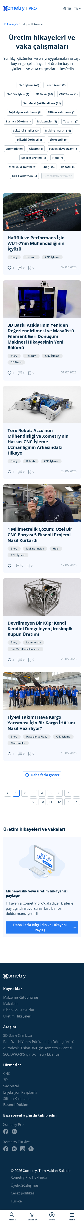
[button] (31, 268)
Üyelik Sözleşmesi (25, 1185)
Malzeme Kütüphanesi (21, 997)
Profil (52, 1219)
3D (5, 1080)
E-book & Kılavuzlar (18, 1010)
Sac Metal (11, 1086)
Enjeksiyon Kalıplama (20, 1092)
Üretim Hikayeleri (17, 1016)
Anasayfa (12, 24)
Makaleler (11, 1003)
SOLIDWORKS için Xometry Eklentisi (31, 1054)
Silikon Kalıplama (17, 1098)
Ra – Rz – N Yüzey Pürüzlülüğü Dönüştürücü (38, 1042)
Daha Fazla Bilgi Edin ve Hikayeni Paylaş (40, 927)
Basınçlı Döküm (15, 1104)
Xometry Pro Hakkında (29, 1177)
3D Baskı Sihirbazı (17, 1035)
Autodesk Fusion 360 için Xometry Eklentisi (37, 1048)
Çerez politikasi (23, 1193)
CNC (6, 1073)
